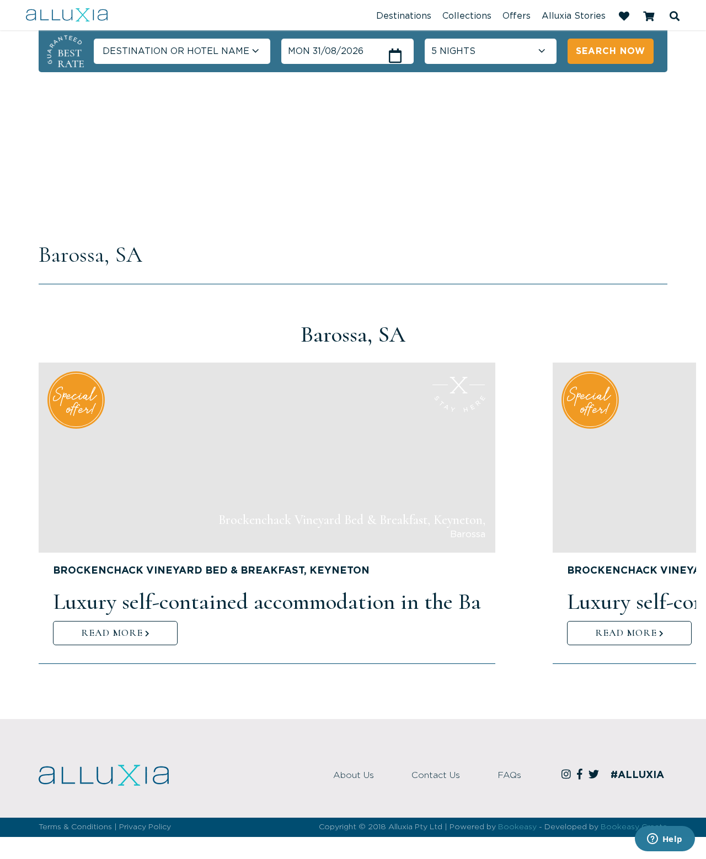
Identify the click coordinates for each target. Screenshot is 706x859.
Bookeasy (517, 827)
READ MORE (112, 632)
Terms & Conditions (75, 827)
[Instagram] (567, 775)
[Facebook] (581, 775)
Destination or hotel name (176, 51)
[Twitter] (595, 775)
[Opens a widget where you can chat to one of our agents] (664, 839)
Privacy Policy (145, 827)
